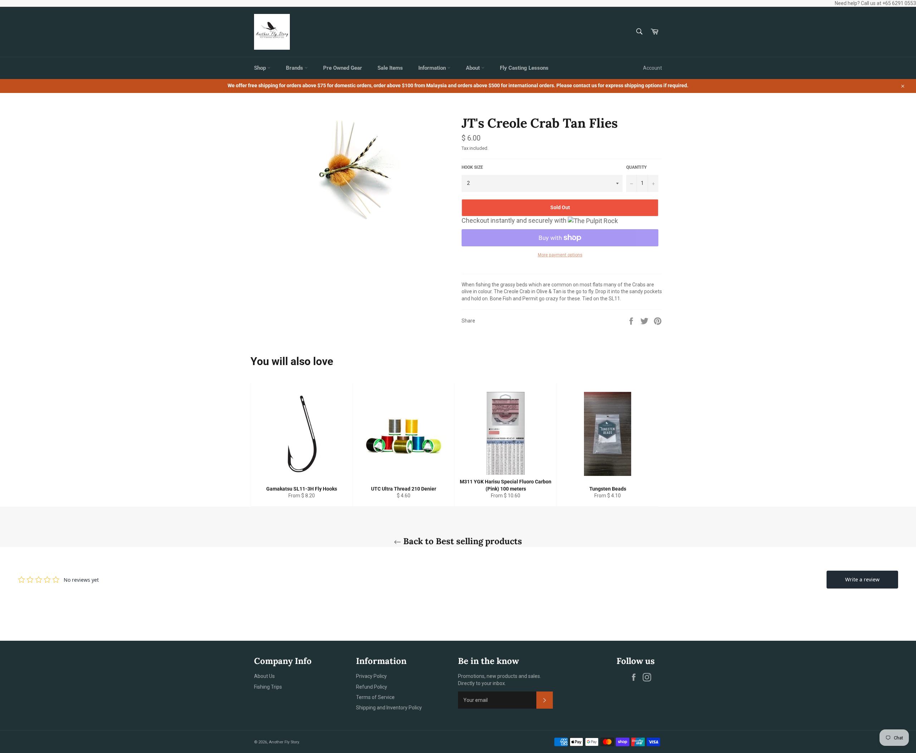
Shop (260, 68)
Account (652, 68)
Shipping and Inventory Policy (389, 707)
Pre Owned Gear (342, 68)
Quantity (636, 167)
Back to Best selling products (461, 541)
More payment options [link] (560, 254)
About (473, 68)
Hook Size (472, 167)
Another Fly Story (284, 742)
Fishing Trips (268, 687)
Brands (295, 68)
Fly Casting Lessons (524, 68)
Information (432, 68)
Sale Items (390, 68)
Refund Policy (371, 687)
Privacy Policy (371, 676)
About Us (264, 676)
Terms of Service (375, 697)
